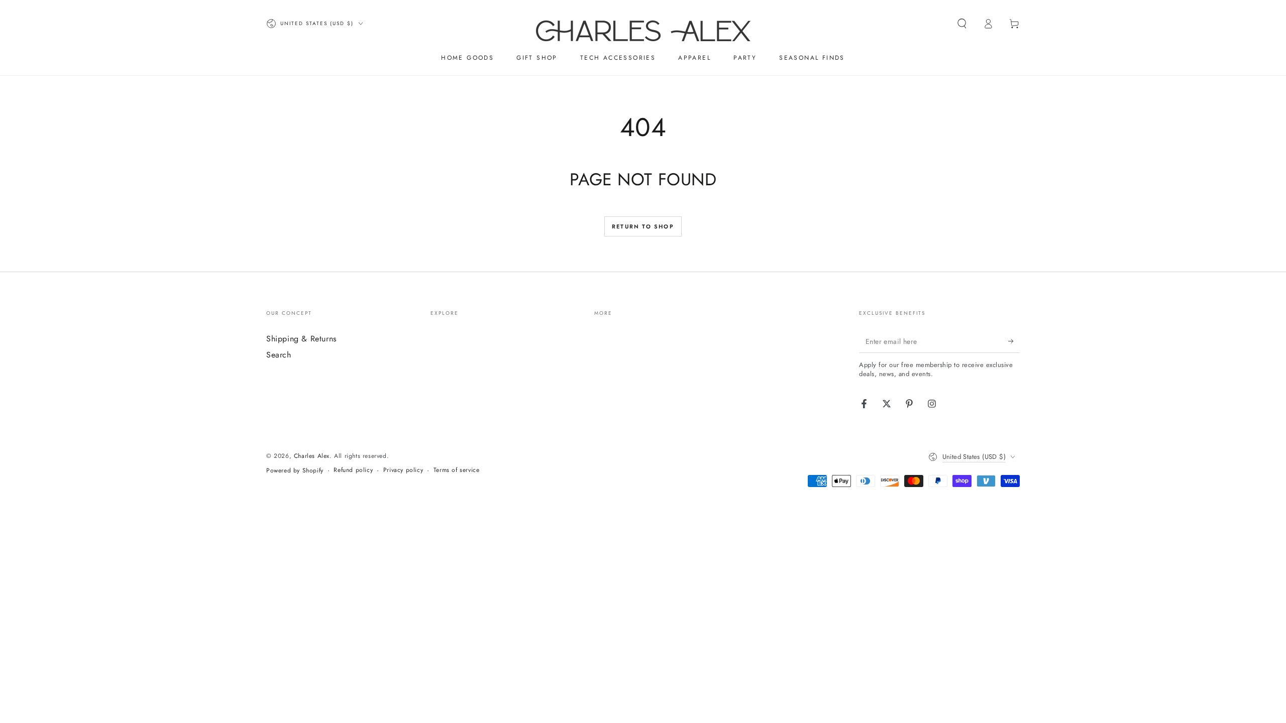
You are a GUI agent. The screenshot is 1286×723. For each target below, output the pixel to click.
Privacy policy (403, 470)
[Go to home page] (643, 23)
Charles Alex (312, 455)
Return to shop (643, 226)
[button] (962, 24)
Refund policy (353, 470)
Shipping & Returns (301, 338)
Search (278, 354)
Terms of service (457, 470)
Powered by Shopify (295, 470)
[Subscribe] (1014, 341)
